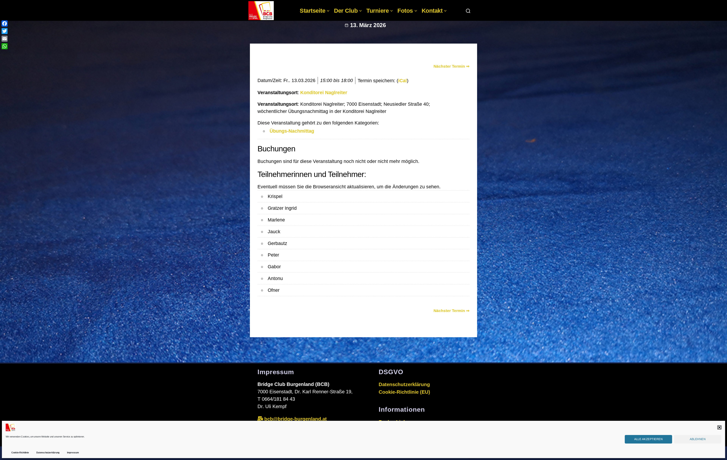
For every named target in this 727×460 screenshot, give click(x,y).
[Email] (4, 38)
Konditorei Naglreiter (323, 92)
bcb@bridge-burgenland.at (296, 419)
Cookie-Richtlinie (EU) (404, 392)
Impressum (73, 452)
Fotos (405, 10)
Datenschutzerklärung (47, 452)
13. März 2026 (368, 25)
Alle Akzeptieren (648, 439)
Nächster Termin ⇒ (452, 66)
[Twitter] (4, 31)
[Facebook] (4, 23)
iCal (402, 80)
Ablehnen (698, 439)
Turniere (377, 10)
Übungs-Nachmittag (292, 131)
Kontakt (432, 10)
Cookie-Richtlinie (20, 452)
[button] (719, 427)
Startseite (312, 10)
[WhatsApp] (4, 46)
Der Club (346, 10)
